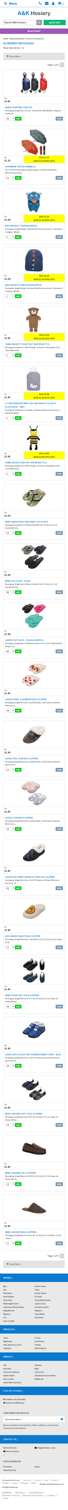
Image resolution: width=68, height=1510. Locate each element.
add (18, 118)
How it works (8, 1379)
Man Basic (7, 1293)
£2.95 (7, 337)
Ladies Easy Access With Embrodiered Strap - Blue (33, 1054)
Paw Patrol (39, 1317)
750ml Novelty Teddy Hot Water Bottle (27, 344)
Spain (15, 1483)
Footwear (7, 1348)
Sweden (5, 1483)
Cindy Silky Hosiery (43, 1300)
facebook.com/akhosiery (15, 1399)
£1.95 (7, 396)
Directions (7, 1466)
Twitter (5, 1498)
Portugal (24, 1483)
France (38, 1480)
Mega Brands (8, 1310)
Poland (54, 1480)
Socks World (40, 1314)
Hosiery (38, 1344)
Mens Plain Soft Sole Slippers (22, 995)
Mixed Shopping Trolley (18, 107)
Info (4, 1365)
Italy (46, 1480)
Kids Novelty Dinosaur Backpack (23, 284)
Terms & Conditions (11, 1372)
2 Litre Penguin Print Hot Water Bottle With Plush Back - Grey (30, 405)
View (59, 118)
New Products (40, 1348)
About (37, 1466)
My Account (34, 31)
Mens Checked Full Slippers (20, 1172)
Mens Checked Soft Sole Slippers (23, 1113)
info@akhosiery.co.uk (46, 1448)
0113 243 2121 (11, 1448)
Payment (7, 1368)
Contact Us (39, 1372)
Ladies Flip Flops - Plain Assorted (24, 640)
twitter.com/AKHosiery (14, 1403)
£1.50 (7, 514)
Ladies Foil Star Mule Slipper (21, 758)
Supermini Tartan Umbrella (20, 166)
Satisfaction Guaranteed (45, 1375)
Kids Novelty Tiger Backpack (21, 225)
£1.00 (7, 218)
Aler (5, 1289)
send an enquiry (12, 1451)
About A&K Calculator (12, 1382)
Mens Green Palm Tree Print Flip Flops (26, 521)
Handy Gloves (40, 1293)
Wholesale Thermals (10, 1495)
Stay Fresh (7, 1300)
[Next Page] (62, 65)
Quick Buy (54, 22)
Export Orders (9, 1375)
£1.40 (7, 574)
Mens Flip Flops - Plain (17, 580)
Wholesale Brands (17, 38)
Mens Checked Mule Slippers (20, 1232)
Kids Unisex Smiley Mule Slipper (22, 936)
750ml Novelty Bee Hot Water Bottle (25, 462)
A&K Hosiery (20, 1492)
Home (5, 38)
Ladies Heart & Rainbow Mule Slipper (25, 699)
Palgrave (38, 1310)
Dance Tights (9, 1321)
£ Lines (37, 1338)
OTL (5, 1317)
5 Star (37, 1289)
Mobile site (39, 1379)
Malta (33, 1483)
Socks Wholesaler (36, 1492)
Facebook (51, 1495)
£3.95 (7, 100)
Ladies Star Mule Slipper (19, 817)
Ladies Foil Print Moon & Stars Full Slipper (29, 876)
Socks (5, 1338)
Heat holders (8, 1296)
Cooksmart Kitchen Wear (13, 1307)
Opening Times (9, 1470)
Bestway (7, 1314)
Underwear (39, 1341)
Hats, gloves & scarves (12, 1344)
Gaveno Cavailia (42, 1307)
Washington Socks (10, 1303)
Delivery (38, 1365)
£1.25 (7, 159)
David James (40, 1286)
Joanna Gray (40, 1303)
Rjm (5, 1286)
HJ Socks (38, 1296)
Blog (36, 1368)
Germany (27, 1480)
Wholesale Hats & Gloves (33, 1495)
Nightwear (7, 1341)
